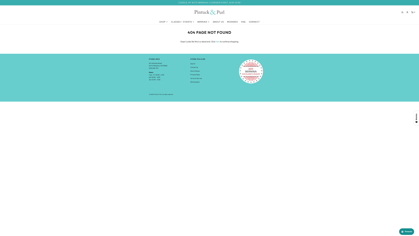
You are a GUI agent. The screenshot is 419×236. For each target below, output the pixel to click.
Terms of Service (196, 78)
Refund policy (195, 82)
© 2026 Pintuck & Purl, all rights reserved (161, 94)
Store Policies (195, 71)
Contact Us (194, 67)
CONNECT (254, 22)
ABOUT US (218, 22)
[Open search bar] (402, 12)
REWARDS (232, 22)
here (218, 41)
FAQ (243, 22)
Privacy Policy (195, 75)
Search (192, 64)
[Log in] (407, 12)
